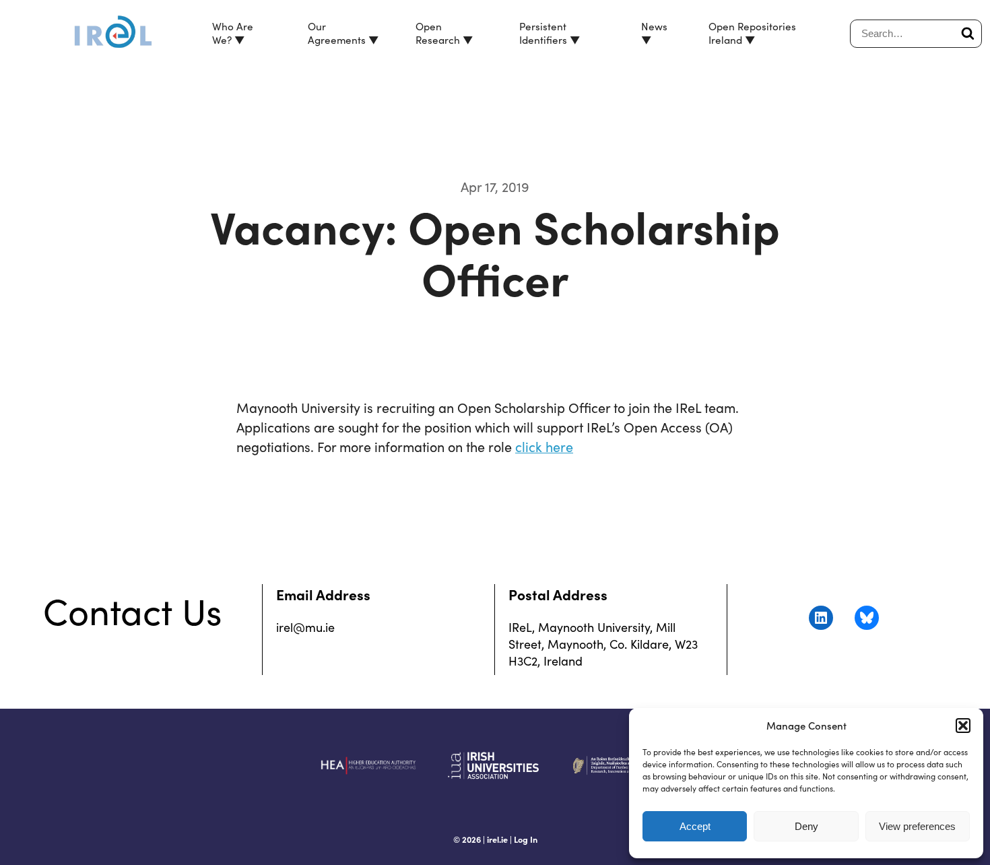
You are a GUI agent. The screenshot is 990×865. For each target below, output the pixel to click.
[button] (963, 725)
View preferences (917, 826)
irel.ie (497, 839)
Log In (525, 839)
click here (544, 446)
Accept (695, 826)
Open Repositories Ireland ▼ (752, 32)
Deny (806, 826)
